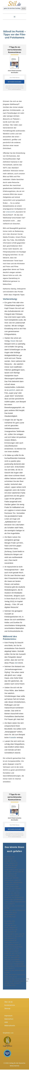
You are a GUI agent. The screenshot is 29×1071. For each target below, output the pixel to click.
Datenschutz (8, 1019)
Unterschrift (10, 212)
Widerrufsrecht (9, 1025)
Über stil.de (8, 1002)
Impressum (8, 1016)
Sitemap (7, 1008)
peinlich (12, 390)
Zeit (16, 663)
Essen (13, 341)
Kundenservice (9, 1005)
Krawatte (12, 737)
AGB (6, 1022)
